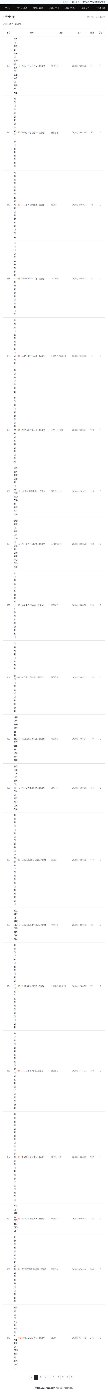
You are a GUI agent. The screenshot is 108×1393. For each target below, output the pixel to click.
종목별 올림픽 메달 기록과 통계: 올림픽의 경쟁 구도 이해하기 (15, 1157)
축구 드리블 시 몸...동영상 (32, 1071)
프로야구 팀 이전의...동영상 (33, 986)
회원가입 (75, 2)
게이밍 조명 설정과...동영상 (33, 133)
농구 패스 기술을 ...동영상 (32, 605)
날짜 (79, 33)
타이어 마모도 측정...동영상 (33, 279)
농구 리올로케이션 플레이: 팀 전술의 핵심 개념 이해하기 (15, 787)
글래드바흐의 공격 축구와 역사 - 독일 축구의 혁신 (15, 356)
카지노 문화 (38, 8)
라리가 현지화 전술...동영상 (33, 66)
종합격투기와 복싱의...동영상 (34, 1269)
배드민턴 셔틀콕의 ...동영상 (33, 739)
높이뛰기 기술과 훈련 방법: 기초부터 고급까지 (15, 430)
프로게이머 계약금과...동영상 (34, 925)
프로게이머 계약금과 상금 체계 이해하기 (16, 925)
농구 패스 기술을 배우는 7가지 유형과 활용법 (15, 605)
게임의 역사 (54, 8)
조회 (92, 33)
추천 (100, 33)
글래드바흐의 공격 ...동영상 (33, 356)
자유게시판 (100, 8)
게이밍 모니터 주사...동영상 (33, 1338)
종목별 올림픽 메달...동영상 (33, 1157)
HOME (7, 8)
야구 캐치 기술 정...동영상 (32, 677)
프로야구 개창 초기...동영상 (33, 1218)
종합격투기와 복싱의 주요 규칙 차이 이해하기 (15, 1269)
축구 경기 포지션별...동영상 (33, 205)
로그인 (65, 2)
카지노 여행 (22, 8)
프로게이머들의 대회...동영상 (34, 860)
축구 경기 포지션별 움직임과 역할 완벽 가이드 (15, 205)
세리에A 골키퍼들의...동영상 (33, 491)
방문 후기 (85, 8)
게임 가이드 (70, 8)
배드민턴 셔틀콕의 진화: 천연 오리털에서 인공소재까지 (16, 738)
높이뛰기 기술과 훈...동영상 (33, 430)
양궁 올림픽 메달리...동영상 (33, 544)
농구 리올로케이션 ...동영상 (33, 788)
